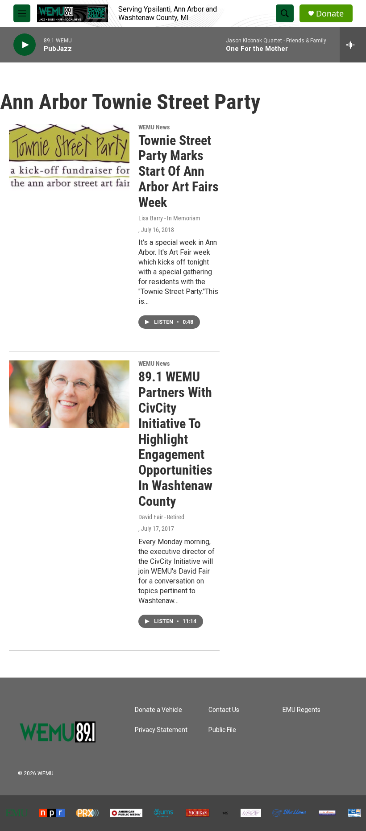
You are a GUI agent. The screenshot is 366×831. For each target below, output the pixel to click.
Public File (222, 730)
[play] (24, 45)
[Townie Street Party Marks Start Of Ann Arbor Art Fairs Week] (69, 157)
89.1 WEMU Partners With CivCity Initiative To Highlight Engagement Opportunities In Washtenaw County (175, 439)
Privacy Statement (161, 730)
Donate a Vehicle (158, 710)
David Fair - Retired (161, 517)
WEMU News (154, 127)
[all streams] (353, 44)
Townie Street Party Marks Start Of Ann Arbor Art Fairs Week (178, 171)
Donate (330, 13)
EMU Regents (301, 710)
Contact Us (223, 710)
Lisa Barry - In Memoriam (169, 218)
